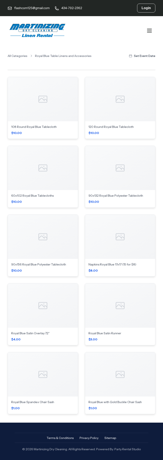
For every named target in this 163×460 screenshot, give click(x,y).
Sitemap (110, 438)
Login (146, 8)
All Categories (17, 56)
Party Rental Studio (127, 449)
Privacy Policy (89, 438)
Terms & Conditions (60, 438)
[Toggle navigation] (149, 30)
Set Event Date (144, 56)
